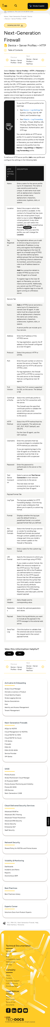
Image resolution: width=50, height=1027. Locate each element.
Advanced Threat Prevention (15, 818)
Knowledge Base (12, 986)
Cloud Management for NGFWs (16, 732)
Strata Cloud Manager (13, 689)
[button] (48, 821)
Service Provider (10, 753)
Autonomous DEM (11, 876)
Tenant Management (12, 710)
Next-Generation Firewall (17, 16)
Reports (8, 873)
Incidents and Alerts (12, 870)
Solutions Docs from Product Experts (18, 912)
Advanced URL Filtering (13, 815)
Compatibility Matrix (13, 959)
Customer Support (12, 981)
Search (8, 954)
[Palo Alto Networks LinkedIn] (14, 1012)
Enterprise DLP (10, 827)
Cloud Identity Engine (13, 695)
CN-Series (8, 741)
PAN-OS (8, 747)
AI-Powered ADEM (11, 781)
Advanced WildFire (11, 811)
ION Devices (9, 790)
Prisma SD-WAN (10, 787)
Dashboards (9, 867)
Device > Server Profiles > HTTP (15, 19)
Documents (10, 1005)
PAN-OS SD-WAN (11, 750)
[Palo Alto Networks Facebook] (8, 1012)
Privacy (8, 997)
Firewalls (8, 744)
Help (36, 922)
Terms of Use (10, 1002)
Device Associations (12, 701)
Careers (9, 978)
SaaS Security (10, 830)
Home (6, 16)
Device (29, 16)
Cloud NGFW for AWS (13, 735)
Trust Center (10, 999)
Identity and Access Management (17, 707)
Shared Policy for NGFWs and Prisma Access (21, 848)
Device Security (10, 824)
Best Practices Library (12, 894)
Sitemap (9, 965)
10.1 (8, 922)
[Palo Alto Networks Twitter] (20, 1012)
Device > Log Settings (31, 110)
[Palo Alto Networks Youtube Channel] (25, 1012)
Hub (6, 704)
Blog (7, 957)
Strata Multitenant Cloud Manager (17, 778)
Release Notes (11, 951)
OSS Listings (10, 962)
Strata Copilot (38, 6)
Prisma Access (10, 775)
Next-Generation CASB (13, 793)
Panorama (21, 925)
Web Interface (12, 925)
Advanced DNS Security (13, 821)
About (8, 975)
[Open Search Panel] (16, 6)
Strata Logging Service (13, 698)
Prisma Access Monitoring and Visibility (19, 784)
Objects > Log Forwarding (33, 119)
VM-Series (8, 756)
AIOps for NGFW (11, 729)
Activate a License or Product (15, 692)
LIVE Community (12, 983)
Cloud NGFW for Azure (13, 738)
